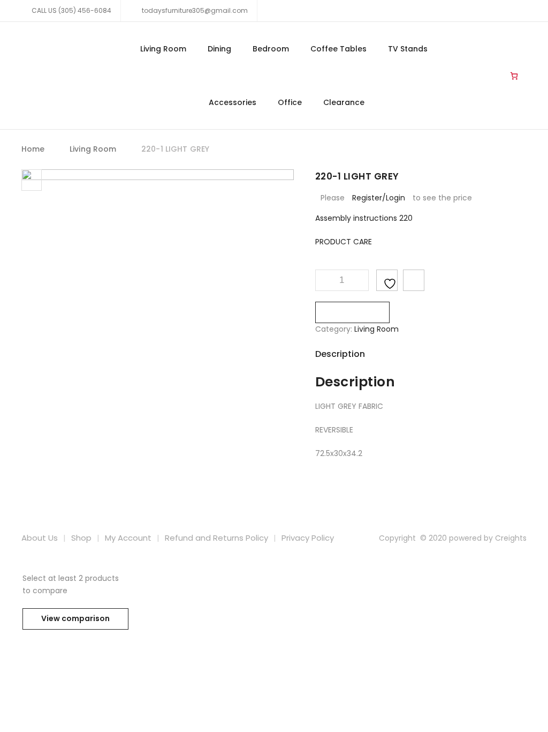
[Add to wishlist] (387, 280)
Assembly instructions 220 (364, 218)
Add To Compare (413, 280)
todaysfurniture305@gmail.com (194, 10)
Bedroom (271, 48)
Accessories (232, 102)
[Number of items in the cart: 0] (514, 75)
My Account (128, 537)
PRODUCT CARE (343, 241)
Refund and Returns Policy (216, 537)
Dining (219, 48)
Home (33, 149)
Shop (81, 537)
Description (340, 354)
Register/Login (378, 197)
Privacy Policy (307, 537)
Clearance (343, 102)
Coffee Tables (338, 48)
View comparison (75, 618)
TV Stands (408, 48)
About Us (39, 537)
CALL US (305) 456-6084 (71, 10)
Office (290, 102)
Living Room (163, 48)
